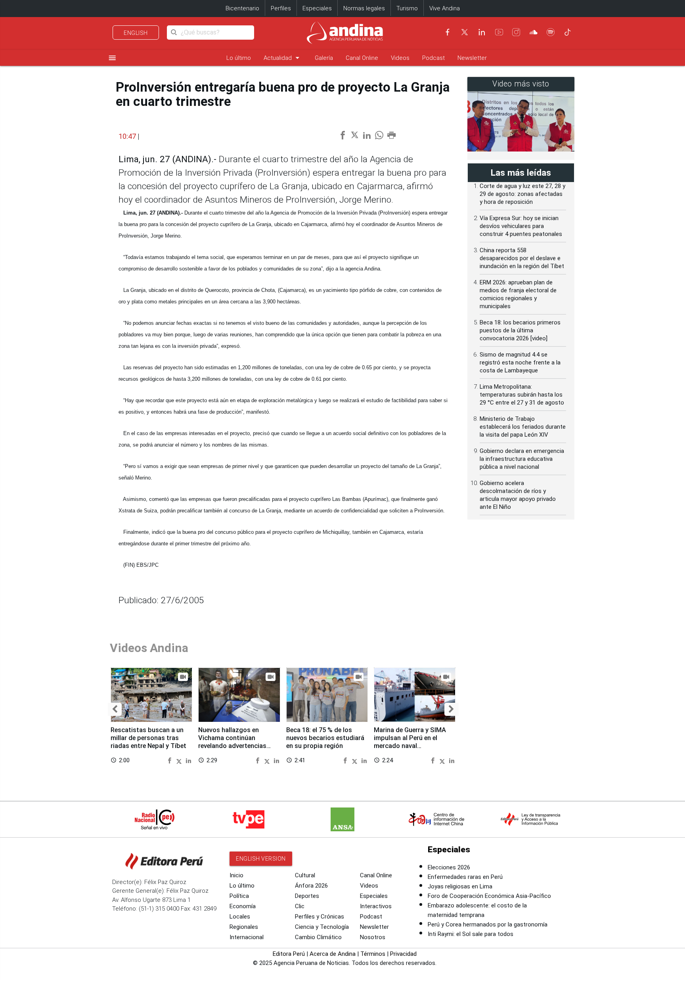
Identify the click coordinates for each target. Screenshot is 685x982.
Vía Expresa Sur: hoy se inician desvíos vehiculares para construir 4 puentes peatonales (521, 226)
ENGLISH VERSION (261, 858)
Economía (243, 906)
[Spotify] (551, 32)
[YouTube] (499, 32)
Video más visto (520, 83)
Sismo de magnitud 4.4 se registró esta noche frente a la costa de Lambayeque (520, 362)
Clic (299, 906)
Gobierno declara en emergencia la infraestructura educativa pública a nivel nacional (522, 458)
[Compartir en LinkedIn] (188, 760)
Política (239, 896)
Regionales (244, 926)
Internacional (247, 937)
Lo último (238, 57)
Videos (400, 57)
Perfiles (281, 8)
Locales (240, 916)
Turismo (407, 8)
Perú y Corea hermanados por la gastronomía (487, 924)
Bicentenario (242, 8)
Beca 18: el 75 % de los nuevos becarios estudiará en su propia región (325, 738)
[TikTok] (568, 32)
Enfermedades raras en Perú (465, 876)
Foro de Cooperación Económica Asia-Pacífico (489, 896)
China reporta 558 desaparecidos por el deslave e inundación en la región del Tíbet (522, 258)
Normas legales (364, 8)
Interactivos (376, 906)
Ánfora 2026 (311, 885)
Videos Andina (149, 648)
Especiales (317, 8)
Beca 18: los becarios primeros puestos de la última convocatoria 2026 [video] (520, 330)
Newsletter (472, 57)
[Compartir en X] (180, 760)
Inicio (236, 875)
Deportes (307, 896)
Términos (372, 953)
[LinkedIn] (482, 32)
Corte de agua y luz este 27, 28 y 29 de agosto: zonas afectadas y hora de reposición (522, 193)
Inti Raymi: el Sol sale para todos (470, 934)
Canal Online (362, 57)
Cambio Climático (318, 937)
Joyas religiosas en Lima (460, 886)
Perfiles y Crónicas (319, 916)
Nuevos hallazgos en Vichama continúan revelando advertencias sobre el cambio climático (236, 741)
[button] (115, 709)
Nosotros (372, 937)
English (136, 33)
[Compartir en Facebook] (171, 760)
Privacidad (403, 953)
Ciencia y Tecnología (322, 926)
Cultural (305, 875)
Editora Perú (289, 953)
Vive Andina (444, 8)
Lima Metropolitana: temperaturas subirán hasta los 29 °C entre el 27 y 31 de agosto (522, 394)
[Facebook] (447, 32)
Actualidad (283, 57)
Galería (324, 57)
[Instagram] (516, 32)
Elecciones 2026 (449, 867)
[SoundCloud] (533, 32)
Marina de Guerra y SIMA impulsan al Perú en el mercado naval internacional (410, 741)
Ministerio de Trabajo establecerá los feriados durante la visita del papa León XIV (523, 426)
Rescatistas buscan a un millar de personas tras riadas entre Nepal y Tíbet (148, 738)
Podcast (433, 57)
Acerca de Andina (333, 953)
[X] (465, 32)
